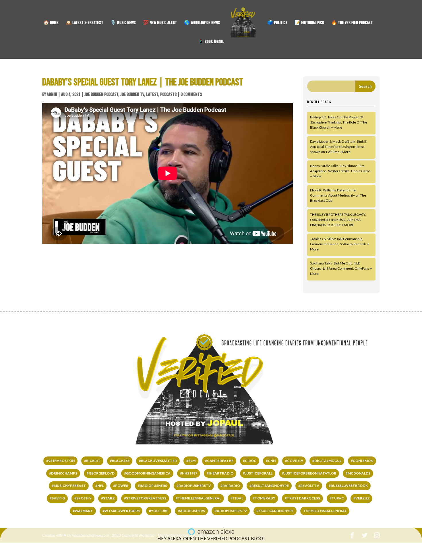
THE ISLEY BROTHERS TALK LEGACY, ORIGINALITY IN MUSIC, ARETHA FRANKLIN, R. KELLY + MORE (338, 219)
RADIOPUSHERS (191, 511)
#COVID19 (294, 460)
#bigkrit (92, 460)
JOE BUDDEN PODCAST (101, 94)
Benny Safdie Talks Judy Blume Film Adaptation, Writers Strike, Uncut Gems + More (340, 171)
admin (52, 94)
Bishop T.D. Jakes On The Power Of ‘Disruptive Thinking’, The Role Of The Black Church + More (338, 122)
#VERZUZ (361, 498)
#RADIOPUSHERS (152, 485)
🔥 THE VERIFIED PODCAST (352, 23)
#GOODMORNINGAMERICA (147, 473)
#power (120, 485)
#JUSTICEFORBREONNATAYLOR (309, 473)
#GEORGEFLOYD (101, 473)
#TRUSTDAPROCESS (302, 498)
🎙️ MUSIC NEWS (123, 23)
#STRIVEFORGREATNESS (145, 498)
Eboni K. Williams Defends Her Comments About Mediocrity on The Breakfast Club (338, 195)
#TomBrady (264, 498)
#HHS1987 (188, 473)
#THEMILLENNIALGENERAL (198, 498)
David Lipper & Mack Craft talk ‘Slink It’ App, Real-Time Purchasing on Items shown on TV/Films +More (338, 146)
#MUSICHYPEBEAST (69, 485)
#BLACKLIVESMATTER (158, 460)
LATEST (152, 94)
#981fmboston (60, 460)
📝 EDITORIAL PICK (309, 23)
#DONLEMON (362, 460)
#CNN (271, 460)
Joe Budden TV (132, 94)
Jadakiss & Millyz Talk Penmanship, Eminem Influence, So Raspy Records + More (339, 244)
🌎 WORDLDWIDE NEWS (202, 23)
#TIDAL (237, 498)
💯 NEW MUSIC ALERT (160, 23)
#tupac (337, 498)
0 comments (191, 94)
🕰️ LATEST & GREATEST (84, 23)
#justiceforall (257, 473)
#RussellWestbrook (348, 485)
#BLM (190, 460)
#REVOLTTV (308, 485)
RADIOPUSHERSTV (230, 511)
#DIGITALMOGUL (326, 460)
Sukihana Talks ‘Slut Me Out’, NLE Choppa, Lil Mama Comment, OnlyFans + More (341, 268)
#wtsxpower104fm (121, 511)
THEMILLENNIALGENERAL (324, 511)
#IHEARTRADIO (220, 473)
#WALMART (83, 511)
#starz (108, 498)
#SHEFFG (57, 498)
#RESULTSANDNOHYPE (269, 485)
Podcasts (168, 94)
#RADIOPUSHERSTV (194, 485)
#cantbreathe (219, 460)
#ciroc (249, 460)
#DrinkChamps (63, 473)
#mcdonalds (358, 473)
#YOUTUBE (158, 511)
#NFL (99, 485)
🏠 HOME (51, 23)
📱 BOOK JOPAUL (211, 42)
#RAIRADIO (230, 485)
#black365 (119, 460)
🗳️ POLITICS (277, 23)
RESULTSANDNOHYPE (275, 511)
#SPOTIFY (83, 498)
